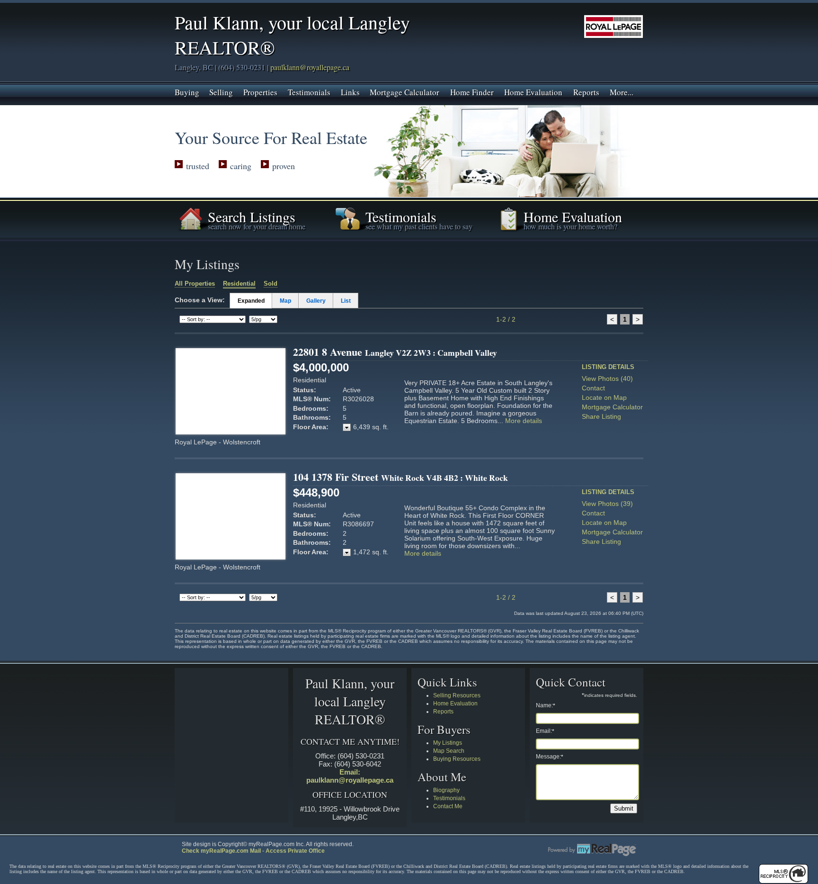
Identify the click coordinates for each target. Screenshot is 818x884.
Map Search (448, 751)
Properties (260, 91)
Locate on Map (604, 397)
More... (621, 91)
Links (350, 91)
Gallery (316, 301)
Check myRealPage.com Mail (221, 851)
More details (523, 420)
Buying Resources (456, 759)
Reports (586, 91)
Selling (221, 91)
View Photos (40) (607, 378)
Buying (187, 91)
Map (285, 301)
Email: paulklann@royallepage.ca (349, 776)
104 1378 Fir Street (400, 477)
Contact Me (447, 806)
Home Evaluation (533, 91)
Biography (446, 790)
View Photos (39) (607, 503)
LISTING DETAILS (608, 366)
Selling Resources (456, 695)
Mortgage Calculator (404, 91)
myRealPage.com (592, 850)
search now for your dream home (256, 226)
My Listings (447, 743)
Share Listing (601, 416)
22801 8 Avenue (395, 352)
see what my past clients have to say (418, 226)
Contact (593, 388)
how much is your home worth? (570, 226)
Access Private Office (295, 851)
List (346, 301)
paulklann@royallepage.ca (309, 67)
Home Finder (472, 91)
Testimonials (309, 91)
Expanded (251, 301)
